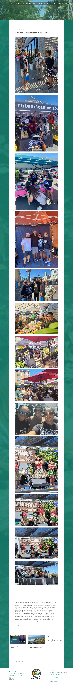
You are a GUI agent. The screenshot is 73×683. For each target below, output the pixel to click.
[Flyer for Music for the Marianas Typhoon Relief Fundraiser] (18, 639)
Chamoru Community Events (21, 21)
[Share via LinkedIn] (21, 625)
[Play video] (36, 573)
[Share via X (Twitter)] (18, 625)
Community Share (41, 21)
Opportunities (32, 21)
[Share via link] (24, 625)
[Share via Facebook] (15, 625)
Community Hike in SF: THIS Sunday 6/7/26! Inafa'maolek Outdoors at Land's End (36, 646)
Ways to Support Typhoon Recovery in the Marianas (18, 646)
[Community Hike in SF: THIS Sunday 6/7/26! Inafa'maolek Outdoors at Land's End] (36, 639)
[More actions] (57, 29)
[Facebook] (12, 679)
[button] (68, 3)
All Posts (11, 21)
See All (62, 632)
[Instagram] (10, 679)
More (48, 21)
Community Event (51, 636)
